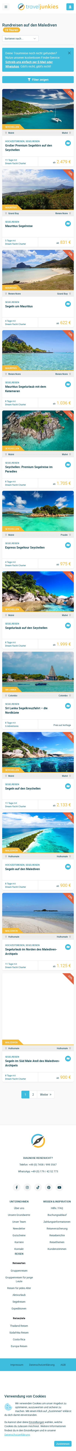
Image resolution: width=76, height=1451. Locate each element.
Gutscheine (19, 1235)
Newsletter (19, 1228)
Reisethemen (57, 1242)
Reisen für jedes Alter (19, 1288)
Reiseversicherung (57, 1228)
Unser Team (19, 1221)
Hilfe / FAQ (57, 1208)
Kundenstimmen (57, 1249)
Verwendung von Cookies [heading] (25, 1396)
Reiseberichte (57, 1235)
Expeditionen (19, 1308)
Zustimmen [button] (63, 1443)
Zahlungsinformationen (57, 1221)
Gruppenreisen (19, 1270)
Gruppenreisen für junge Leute (19, 1279)
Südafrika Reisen (19, 1332)
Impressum (16, 1364)
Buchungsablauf (57, 1215)
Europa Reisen (19, 1346)
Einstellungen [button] (36, 1422)
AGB (63, 1364)
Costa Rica (19, 1339)
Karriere (19, 1242)
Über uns (19, 1208)
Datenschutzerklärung (42, 1364)
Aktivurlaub (19, 1295)
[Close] (69, 53)
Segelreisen (19, 1301)
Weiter (44, 1095)
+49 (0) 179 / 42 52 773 (44, 1171)
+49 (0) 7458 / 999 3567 (43, 1164)
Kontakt (19, 1249)
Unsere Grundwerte (19, 1215)
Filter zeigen (40, 80)
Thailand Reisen (19, 1325)
